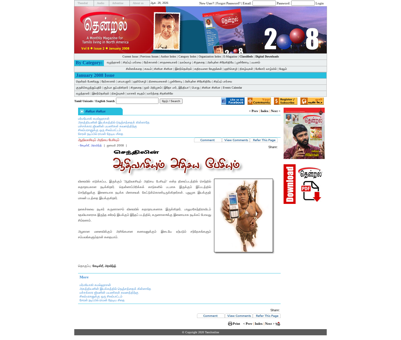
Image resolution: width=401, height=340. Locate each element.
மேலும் (283, 68)
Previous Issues (149, 56)
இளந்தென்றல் (183, 68)
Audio (100, 3)
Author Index (168, 56)
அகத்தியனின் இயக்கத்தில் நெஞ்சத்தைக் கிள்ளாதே (114, 122)
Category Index (187, 56)
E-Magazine (230, 56)
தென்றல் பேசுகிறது (87, 81)
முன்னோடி (242, 62)
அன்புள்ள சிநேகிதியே (220, 62)
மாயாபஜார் (124, 81)
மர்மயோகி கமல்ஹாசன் (93, 118)
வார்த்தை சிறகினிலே (160, 93)
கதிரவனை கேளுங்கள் (208, 68)
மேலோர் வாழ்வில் (266, 68)
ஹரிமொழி (230, 68)
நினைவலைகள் (158, 81)
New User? (206, 3)
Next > (275, 111)
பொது (196, 87)
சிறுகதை (199, 62)
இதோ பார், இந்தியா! (177, 87)
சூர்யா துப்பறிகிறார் (116, 87)
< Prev (253, 111)
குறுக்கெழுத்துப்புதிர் (89, 87)
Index (265, 111)
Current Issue (130, 56)
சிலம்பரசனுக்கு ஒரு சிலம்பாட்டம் (99, 130)
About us (138, 3)
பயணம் (255, 62)
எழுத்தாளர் (114, 62)
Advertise (117, 3)
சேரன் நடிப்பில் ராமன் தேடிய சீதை (100, 134)
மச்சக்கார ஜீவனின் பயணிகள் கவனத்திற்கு (107, 126)
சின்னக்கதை (134, 68)
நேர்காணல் (151, 62)
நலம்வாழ (185, 62)
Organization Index (210, 56)
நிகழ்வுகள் (246, 68)
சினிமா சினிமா (163, 68)
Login (320, 3)
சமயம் (148, 68)
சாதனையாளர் (169, 62)
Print (236, 323)
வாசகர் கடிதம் (136, 93)
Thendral (82, 3)
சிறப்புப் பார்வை (132, 62)
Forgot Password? (228, 3)
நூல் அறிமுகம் (153, 87)
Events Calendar (232, 87)
